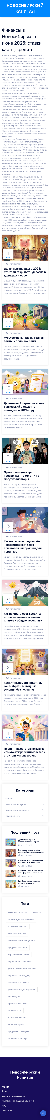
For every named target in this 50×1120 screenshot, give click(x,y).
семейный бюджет (17, 912)
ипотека (36, 912)
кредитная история (17, 947)
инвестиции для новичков (21, 919)
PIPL (4, 1105)
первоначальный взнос (19, 961)
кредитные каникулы (18, 1031)
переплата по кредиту (19, 975)
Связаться (7, 1110)
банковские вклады (17, 926)
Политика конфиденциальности (18, 1100)
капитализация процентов (21, 940)
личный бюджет (16, 1024)
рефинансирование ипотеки (22, 968)
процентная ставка (17, 1003)
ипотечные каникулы (18, 1038)
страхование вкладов (18, 954)
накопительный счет (18, 982)
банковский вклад (17, 1017)
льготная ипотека (17, 933)
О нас (4, 1091)
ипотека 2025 (14, 1010)
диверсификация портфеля (21, 989)
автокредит (14, 996)
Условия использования (14, 1096)
